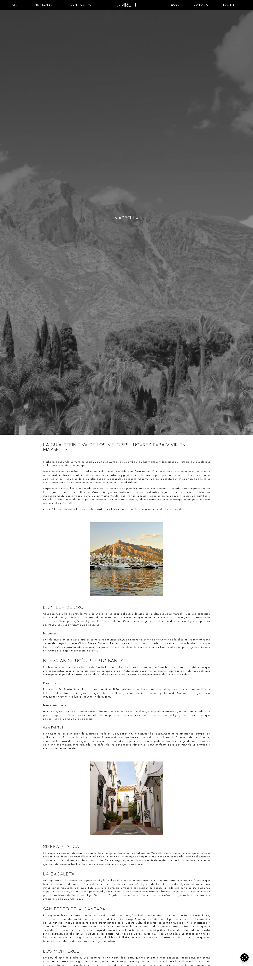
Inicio (13, 4)
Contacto (201, 4)
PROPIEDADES (43, 4)
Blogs (174, 4)
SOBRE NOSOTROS (81, 4)
